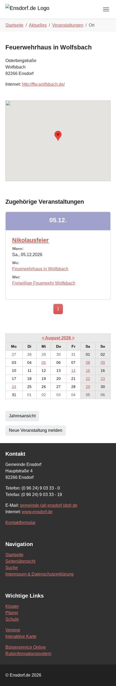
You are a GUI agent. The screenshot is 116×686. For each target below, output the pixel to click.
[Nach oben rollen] (104, 674)
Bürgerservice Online (25, 647)
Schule (12, 619)
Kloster (12, 606)
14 (73, 370)
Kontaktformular (20, 522)
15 (88, 370)
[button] (58, 136)
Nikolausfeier (30, 240)
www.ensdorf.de (37, 511)
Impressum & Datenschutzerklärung (39, 574)
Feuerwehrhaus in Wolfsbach (40, 269)
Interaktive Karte (20, 636)
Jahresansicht (22, 416)
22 (88, 378)
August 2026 (58, 338)
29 (88, 387)
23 (103, 378)
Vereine (12, 630)
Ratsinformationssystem (28, 653)
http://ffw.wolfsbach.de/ (43, 84)
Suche (11, 567)
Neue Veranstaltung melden (35, 430)
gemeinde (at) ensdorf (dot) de (48, 505)
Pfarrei (11, 612)
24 (14, 387)
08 (88, 362)
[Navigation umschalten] (106, 9)
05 (44, 362)
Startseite (14, 554)
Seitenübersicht (20, 561)
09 (103, 362)
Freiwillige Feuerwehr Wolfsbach (43, 283)
